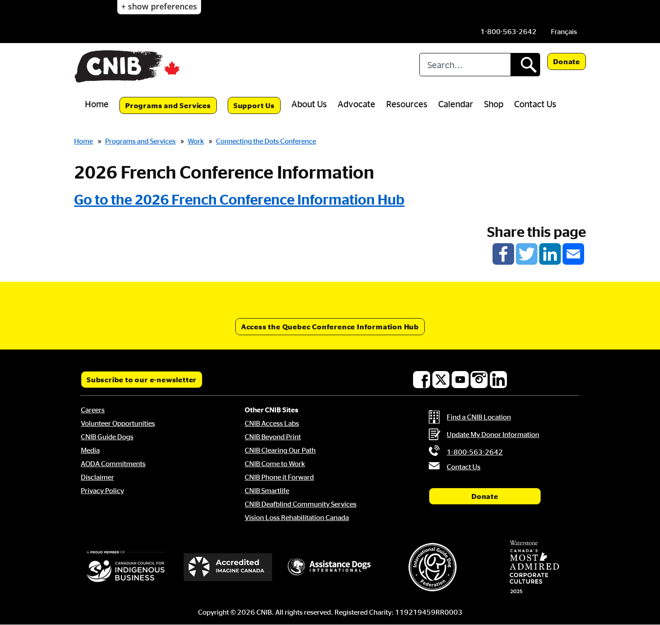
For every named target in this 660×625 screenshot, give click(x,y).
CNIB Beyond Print (273, 437)
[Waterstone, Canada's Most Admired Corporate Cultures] (534, 567)
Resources (406, 104)
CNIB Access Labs (272, 423)
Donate (566, 61)
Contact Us (535, 104)
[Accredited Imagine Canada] (228, 567)
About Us (309, 104)
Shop (493, 104)
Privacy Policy (102, 490)
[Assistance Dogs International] (330, 567)
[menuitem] (564, 31)
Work (196, 141)
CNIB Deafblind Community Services (300, 504)
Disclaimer (97, 477)
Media (90, 450)
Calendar (455, 104)
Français (564, 31)
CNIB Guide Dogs (107, 437)
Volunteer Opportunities (118, 423)
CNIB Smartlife (267, 490)
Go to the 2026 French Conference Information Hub (239, 199)
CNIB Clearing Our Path (280, 450)
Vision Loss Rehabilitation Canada (297, 517)
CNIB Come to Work (275, 463)
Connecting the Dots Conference (266, 141)
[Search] (525, 64)
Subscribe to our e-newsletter (142, 380)
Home (97, 104)
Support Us (254, 105)
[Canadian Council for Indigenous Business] (125, 567)
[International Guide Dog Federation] (432, 567)
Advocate (356, 104)
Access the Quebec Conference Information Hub (330, 327)
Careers (93, 410)
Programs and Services (168, 105)
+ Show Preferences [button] (159, 6)
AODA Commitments (113, 463)
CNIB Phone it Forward (279, 477)
